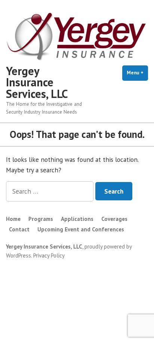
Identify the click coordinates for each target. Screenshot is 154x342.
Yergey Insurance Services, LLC (37, 82)
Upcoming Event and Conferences (80, 229)
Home (13, 218)
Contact (19, 229)
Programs (40, 218)
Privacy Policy (49, 255)
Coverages (114, 218)
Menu (137, 73)
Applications (77, 218)
